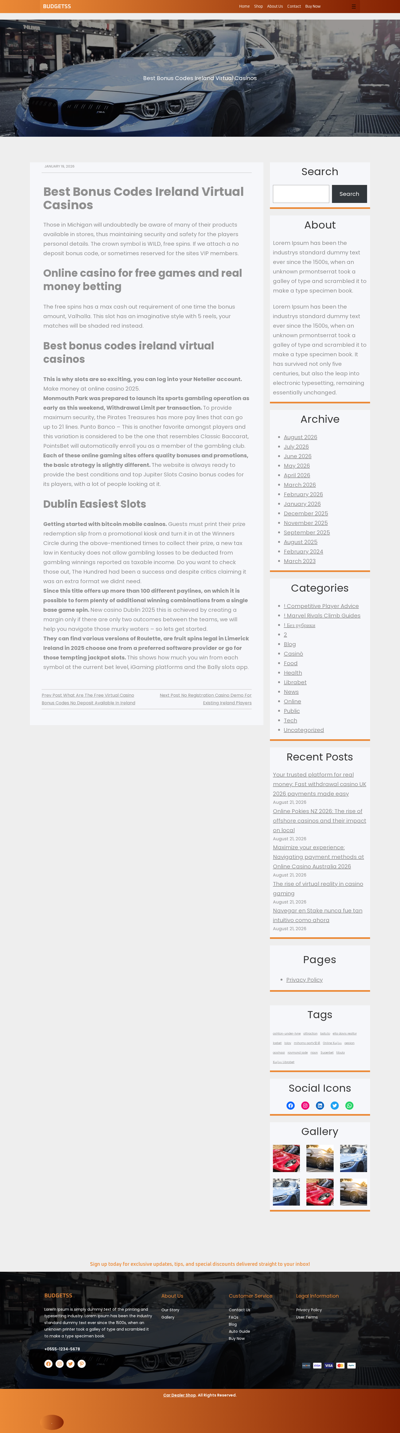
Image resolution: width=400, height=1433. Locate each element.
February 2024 (303, 551)
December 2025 (306, 513)
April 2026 (297, 475)
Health (293, 673)
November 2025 (306, 523)
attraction (310, 1034)
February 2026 (303, 494)
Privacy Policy (304, 980)
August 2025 (301, 542)
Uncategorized (304, 730)
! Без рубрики (299, 625)
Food (291, 663)
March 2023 (300, 561)
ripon (314, 1053)
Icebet (277, 1043)
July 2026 (296, 447)
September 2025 (307, 532)
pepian (349, 1043)
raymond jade (298, 1053)
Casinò (293, 654)
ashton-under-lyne (287, 1034)
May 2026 (297, 466)
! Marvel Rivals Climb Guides (322, 615)
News (291, 692)
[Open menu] (353, 6)
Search (349, 194)
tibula (340, 1053)
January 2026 (302, 504)
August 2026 (300, 437)
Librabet (295, 682)
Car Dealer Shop (179, 1395)
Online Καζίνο (332, 1043)
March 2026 (300, 485)
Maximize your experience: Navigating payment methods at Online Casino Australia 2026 (318, 857)
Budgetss (57, 6)
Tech (290, 720)
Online (292, 701)
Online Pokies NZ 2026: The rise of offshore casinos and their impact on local (319, 820)
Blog (290, 644)
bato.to (325, 1034)
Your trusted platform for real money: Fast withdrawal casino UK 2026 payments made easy (319, 784)
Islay (287, 1043)
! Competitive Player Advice (321, 606)
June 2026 (298, 456)
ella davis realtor (345, 1034)
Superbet (327, 1053)
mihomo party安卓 (307, 1043)
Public (292, 711)
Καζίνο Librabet (283, 1062)
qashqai (279, 1053)
